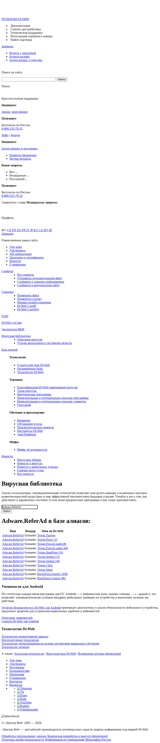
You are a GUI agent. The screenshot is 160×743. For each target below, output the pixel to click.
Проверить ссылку (29, 299)
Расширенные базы (30, 368)
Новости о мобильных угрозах (37, 466)
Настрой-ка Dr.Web (30, 431)
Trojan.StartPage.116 (50, 552)
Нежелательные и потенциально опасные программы (53, 398)
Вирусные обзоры (29, 459)
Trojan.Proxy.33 (47, 539)
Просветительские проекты (35, 427)
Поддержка (16, 667)
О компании (17, 264)
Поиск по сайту (12, 72)
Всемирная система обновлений (99, 653)
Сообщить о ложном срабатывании (40, 281)
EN (14, 230)
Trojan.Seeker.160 (48, 561)
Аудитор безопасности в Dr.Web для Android (31, 607)
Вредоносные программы (34, 394)
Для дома (15, 247)
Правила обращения (22, 155)
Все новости (25, 473)
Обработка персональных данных (24, 736)
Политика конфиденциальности (23, 739)
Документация (20, 25)
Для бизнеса (17, 250)
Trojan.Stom (44, 569)
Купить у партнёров (22, 53)
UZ (41, 230)
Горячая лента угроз (30, 470)
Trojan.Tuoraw (46, 535)
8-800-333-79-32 (12, 128)
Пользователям (19, 671)
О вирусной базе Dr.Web (33, 365)
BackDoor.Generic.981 (51, 578)
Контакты (15, 681)
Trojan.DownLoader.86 (51, 544)
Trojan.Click (45, 565)
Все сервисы (25, 274)
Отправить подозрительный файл (39, 278)
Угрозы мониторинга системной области (44, 343)
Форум (15, 135)
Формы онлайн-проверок (34, 302)
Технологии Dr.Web (30, 372)
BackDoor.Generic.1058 (52, 574)
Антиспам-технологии (29, 653)
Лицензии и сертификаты (26, 257)
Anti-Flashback (26, 434)
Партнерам (16, 674)
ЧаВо (5, 135)
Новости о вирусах (30, 463)
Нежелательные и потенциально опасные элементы (51, 401)
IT (28, 230)
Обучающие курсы (29, 423)
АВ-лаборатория (20, 254)
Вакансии (15, 685)
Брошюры (23, 420)
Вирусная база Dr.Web (61, 653)
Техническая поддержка (27, 32)
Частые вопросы (20, 158)
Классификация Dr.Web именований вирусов (47, 387)
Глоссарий (24, 405)
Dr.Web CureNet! (28, 309)
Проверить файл (28, 295)
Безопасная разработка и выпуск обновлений (77, 736)
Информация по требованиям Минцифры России (78, 739)
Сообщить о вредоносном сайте (38, 285)
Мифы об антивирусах (32, 449)
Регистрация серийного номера (31, 36)
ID (50, 230)
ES (19, 230)
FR (24, 230)
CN (9, 230)
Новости (15, 261)
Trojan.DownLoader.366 (52, 548)
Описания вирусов (29, 339)
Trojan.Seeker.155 (48, 556)
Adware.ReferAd (13, 535)
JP (32, 230)
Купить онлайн (19, 56)
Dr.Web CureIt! (26, 306)
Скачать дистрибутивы (26, 29)
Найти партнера (21, 39)
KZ (36, 230)
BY (46, 230)
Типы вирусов (26, 390)
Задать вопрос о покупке (25, 60)
